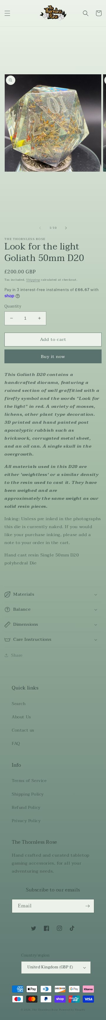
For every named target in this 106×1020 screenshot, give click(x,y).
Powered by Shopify (72, 1010)
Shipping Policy (28, 794)
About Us (21, 717)
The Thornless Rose (45, 1010)
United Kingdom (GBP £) (50, 967)
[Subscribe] (87, 906)
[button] (7, 13)
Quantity (12, 307)
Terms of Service (29, 780)
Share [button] (17, 655)
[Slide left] (40, 227)
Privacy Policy (26, 820)
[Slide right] (65, 227)
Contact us (23, 730)
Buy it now (53, 356)
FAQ (16, 743)
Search (19, 703)
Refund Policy (26, 807)
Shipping (33, 279)
